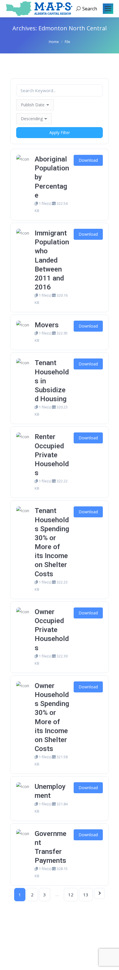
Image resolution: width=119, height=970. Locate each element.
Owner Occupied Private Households (52, 630)
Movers (47, 325)
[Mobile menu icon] (108, 8)
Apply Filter (59, 132)
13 (85, 894)
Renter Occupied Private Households (52, 455)
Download (88, 160)
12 (70, 894)
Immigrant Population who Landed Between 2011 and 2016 (52, 260)
